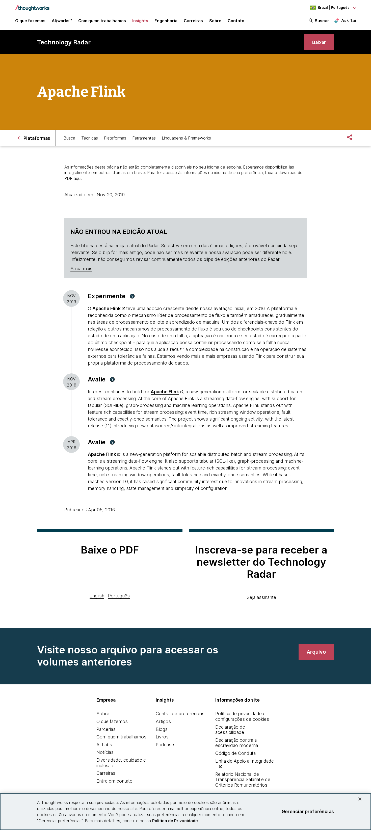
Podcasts (165, 744)
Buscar (322, 20)
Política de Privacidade (175, 820)
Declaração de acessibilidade (230, 729)
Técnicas (89, 138)
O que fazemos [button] (30, 20)
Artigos (163, 721)
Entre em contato (114, 781)
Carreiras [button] (193, 20)
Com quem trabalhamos (121, 736)
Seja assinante (261, 597)
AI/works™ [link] (62, 20)
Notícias (105, 752)
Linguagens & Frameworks (186, 138)
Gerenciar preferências (308, 811)
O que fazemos (112, 721)
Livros (162, 736)
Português (119, 595)
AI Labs (104, 744)
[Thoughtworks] (32, 5)
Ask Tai (348, 20)
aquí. (78, 178)
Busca (69, 138)
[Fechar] (359, 799)
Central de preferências (180, 713)
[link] (319, 42)
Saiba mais (81, 268)
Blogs (162, 729)
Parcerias (106, 729)
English (97, 595)
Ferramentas (144, 138)
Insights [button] (140, 20)
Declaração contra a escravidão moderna (236, 742)
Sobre (102, 713)
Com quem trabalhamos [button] (102, 20)
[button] (132, 296)
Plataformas (115, 138)
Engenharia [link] (165, 20)
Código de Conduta (235, 753)
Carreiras (105, 773)
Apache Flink (106, 308)
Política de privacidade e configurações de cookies (242, 716)
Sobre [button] (215, 20)
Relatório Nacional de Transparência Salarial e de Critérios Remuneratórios (242, 779)
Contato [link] (236, 20)
